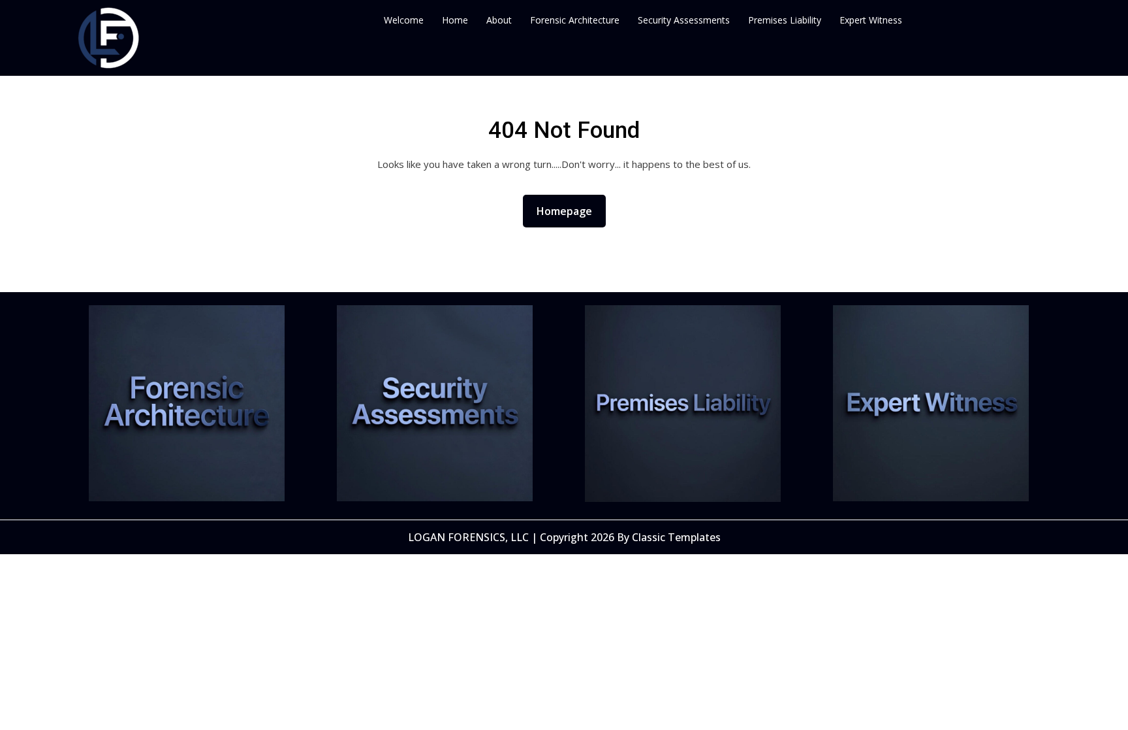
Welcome (404, 20)
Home (455, 20)
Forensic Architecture (574, 20)
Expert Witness (870, 20)
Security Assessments (684, 20)
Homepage (570, 210)
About (499, 20)
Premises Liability (784, 20)
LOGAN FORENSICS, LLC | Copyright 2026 (512, 537)
